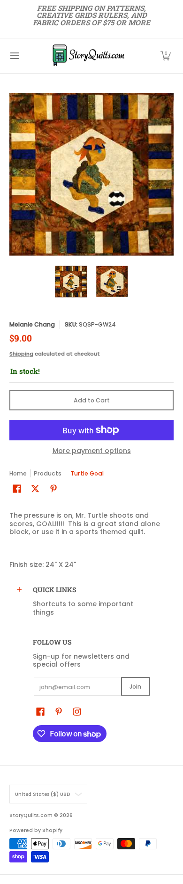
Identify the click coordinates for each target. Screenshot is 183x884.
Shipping (21, 353)
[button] (166, 55)
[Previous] (16, 174)
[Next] (167, 174)
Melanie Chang (32, 324)
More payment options (92, 451)
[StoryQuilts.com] (88, 55)
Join (135, 687)
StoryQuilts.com (31, 815)
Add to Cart (92, 400)
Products (47, 473)
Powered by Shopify (35, 830)
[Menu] (14, 55)
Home (18, 473)
